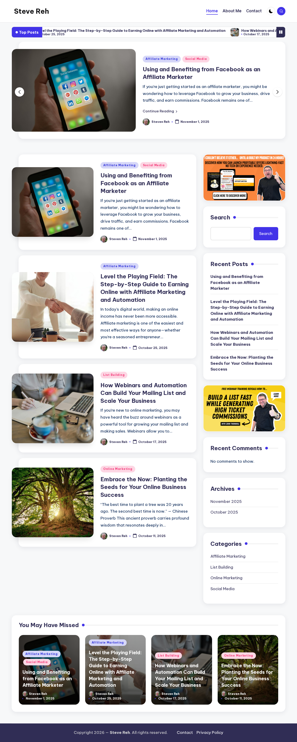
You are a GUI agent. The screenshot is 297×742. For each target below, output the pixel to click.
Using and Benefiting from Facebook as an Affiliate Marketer (136, 183)
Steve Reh (31, 11)
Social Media (196, 59)
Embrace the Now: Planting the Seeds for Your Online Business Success (143, 487)
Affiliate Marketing (161, 59)
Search (220, 217)
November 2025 (226, 501)
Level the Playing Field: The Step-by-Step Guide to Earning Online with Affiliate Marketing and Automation (107, 30)
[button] (160, 111)
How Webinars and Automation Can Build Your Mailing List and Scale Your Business (143, 393)
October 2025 (224, 512)
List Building (114, 375)
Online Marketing (117, 469)
